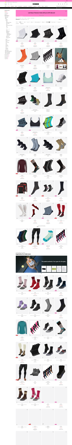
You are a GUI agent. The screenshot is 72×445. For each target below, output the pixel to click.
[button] (61, 19)
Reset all (22, 23)
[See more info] (22, 46)
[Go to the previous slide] (62, 254)
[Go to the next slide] (66, 254)
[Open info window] (66, 0)
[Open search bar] (56, 6)
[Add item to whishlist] (27, 26)
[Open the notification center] (62, 4)
